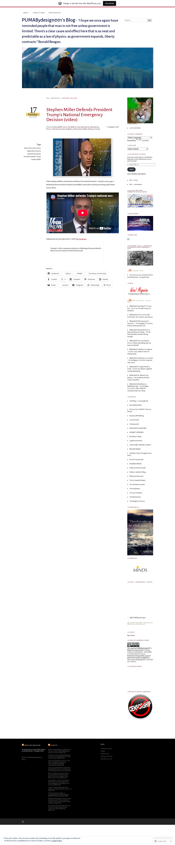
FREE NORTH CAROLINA (137, 428)
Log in (103, 751)
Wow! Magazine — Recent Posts (139, 301)
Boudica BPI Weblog (136, 416)
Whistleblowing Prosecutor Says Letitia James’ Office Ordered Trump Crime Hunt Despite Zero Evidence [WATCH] (59, 801)
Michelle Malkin (135, 449)
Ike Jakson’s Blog (135, 436)
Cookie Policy (56, 841)
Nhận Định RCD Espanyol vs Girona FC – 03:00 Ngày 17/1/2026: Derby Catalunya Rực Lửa (140, 323)
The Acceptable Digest (137, 480)
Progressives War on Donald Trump (87, 129)
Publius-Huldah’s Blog (137, 472)
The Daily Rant (134, 489)
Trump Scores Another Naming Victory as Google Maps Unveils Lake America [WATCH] (59, 756)
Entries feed (105, 754)
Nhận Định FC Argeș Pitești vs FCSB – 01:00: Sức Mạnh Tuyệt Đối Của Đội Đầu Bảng (139, 369)
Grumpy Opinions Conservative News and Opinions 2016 (140, 623)
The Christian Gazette (137, 484)
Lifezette (53, 745)
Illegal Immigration (82, 127)
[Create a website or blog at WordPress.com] (23, 822)
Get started (109, 3)
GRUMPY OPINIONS (136, 432)
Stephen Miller (36, 159)
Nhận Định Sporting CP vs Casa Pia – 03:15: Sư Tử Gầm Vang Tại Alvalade (139, 308)
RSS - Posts (133, 180)
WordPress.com (106, 759)
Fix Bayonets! (134, 424)
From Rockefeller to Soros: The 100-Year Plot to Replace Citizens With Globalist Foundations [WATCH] (59, 763)
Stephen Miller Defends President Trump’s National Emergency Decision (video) (79, 114)
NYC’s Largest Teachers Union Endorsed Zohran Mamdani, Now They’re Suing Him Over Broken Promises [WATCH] (58, 775)
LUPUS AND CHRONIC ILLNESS (140, 445)
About (26, 13)
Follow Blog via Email (137, 154)
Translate (145, 140)
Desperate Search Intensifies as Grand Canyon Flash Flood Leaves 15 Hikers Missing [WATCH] (59, 808)
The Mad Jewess (135, 497)
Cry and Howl (134, 420)
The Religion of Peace (137, 501)
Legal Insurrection (135, 441)
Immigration (94, 127)
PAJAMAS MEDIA (135, 464)
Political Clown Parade (137, 468)
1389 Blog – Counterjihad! (138, 401)
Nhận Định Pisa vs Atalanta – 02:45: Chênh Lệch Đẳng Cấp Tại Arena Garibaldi (139, 343)
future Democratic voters (32, 148)
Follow (131, 169)
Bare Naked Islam (135, 405)
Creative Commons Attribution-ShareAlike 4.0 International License (139, 652)
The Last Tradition (135, 493)
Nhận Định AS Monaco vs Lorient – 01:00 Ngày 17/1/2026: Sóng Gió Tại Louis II (140, 360)
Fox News (82, 239)
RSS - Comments (135, 184)
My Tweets (131, 635)
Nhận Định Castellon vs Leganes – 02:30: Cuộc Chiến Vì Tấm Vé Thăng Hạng (139, 351)
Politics (49, 129)
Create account (106, 748)
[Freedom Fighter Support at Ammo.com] (128, 239)
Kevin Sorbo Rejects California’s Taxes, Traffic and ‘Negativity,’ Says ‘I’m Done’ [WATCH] (59, 750)
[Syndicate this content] (130, 271)
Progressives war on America (63, 129)
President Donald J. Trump (32, 156)
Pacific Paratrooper (136, 459)
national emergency (34, 154)
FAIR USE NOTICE (55, 13)
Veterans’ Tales (137, 271)
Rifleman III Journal (136, 476)
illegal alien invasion (34, 151)
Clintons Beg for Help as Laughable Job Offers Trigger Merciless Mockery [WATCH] (58, 794)
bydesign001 (57, 127)
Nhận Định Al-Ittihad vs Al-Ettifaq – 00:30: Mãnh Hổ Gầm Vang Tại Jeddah (138, 377)
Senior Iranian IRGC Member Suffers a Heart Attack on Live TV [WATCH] (59, 788)
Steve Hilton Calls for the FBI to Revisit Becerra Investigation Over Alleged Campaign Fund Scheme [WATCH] (59, 782)
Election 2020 (69, 127)
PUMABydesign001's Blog (48, 20)
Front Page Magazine (32, 745)
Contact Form (38, 13)
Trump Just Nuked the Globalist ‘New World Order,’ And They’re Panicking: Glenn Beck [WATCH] (59, 769)
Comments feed (106, 756)
